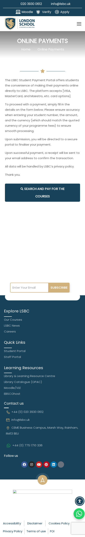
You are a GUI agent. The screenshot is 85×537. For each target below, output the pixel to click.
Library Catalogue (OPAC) (23, 382)
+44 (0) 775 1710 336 (27, 445)
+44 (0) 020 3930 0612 (27, 412)
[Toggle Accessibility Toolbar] (79, 501)
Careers (10, 331)
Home (25, 49)
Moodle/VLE (12, 388)
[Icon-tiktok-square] (61, 464)
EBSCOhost (12, 394)
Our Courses (13, 320)
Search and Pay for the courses (44, 193)
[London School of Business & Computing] (42, 500)
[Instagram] (31, 464)
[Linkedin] (53, 464)
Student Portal (15, 351)
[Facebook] (24, 464)
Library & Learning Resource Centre (29, 376)
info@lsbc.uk (20, 420)
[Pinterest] (46, 464)
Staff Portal (12, 357)
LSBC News (12, 325)
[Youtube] (39, 464)
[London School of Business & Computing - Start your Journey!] (20, 23)
